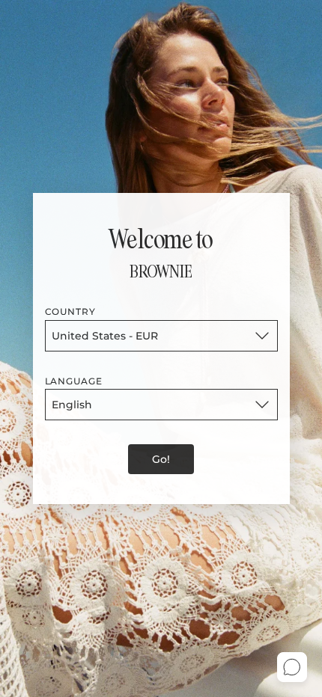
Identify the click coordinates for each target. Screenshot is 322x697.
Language (74, 381)
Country (71, 311)
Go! (161, 459)
